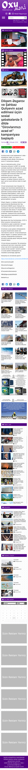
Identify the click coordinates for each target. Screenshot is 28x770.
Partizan (3, 142)
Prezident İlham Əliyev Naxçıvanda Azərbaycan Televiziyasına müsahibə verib (20, 521)
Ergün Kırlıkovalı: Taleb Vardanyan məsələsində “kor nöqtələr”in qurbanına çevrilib (20, 528)
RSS (22, 763)
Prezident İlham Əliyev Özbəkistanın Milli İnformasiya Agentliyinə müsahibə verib (19, 513)
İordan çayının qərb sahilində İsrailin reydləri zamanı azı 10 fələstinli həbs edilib (20, 357)
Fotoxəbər (16, 559)
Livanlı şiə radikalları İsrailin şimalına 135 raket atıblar (6, 343)
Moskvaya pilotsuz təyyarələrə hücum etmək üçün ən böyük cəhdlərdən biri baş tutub (6, 358)
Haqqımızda (20, 22)
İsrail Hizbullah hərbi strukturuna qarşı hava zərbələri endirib (6, 329)
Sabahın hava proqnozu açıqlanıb (18, 495)
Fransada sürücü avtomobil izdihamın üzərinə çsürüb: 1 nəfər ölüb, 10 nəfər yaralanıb (18, 440)
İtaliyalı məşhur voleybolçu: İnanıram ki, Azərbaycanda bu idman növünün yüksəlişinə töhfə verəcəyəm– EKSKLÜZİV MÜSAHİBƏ (20, 537)
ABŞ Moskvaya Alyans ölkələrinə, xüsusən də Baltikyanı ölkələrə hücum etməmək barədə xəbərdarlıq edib (18, 456)
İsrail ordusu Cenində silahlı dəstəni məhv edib (6, 301)
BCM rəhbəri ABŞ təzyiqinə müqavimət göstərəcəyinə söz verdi (18, 447)
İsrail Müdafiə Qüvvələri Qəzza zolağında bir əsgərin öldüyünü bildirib (20, 316)
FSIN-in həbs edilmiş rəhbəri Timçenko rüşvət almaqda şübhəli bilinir (21, 330)
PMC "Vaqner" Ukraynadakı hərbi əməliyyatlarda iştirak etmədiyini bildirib (6, 316)
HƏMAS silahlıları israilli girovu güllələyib (21, 371)
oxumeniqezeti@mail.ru (14, 765)
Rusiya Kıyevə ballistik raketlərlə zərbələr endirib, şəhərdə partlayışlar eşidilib (18, 465)
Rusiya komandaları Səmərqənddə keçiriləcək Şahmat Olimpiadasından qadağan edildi (18, 431)
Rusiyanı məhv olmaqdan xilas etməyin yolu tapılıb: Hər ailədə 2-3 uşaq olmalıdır (18, 481)
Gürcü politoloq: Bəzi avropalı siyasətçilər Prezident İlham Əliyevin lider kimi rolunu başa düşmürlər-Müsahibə (20, 547)
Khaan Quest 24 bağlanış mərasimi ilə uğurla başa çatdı (6, 371)
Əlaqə (25, 22)
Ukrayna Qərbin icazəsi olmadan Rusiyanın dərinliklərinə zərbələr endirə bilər (21, 302)
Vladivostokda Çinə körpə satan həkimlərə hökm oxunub (18, 472)
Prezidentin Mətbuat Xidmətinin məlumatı (18, 487)
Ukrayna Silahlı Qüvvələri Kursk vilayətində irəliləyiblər (20, 343)
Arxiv (14, 22)
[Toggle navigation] (3, 17)
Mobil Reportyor (20, 14)
